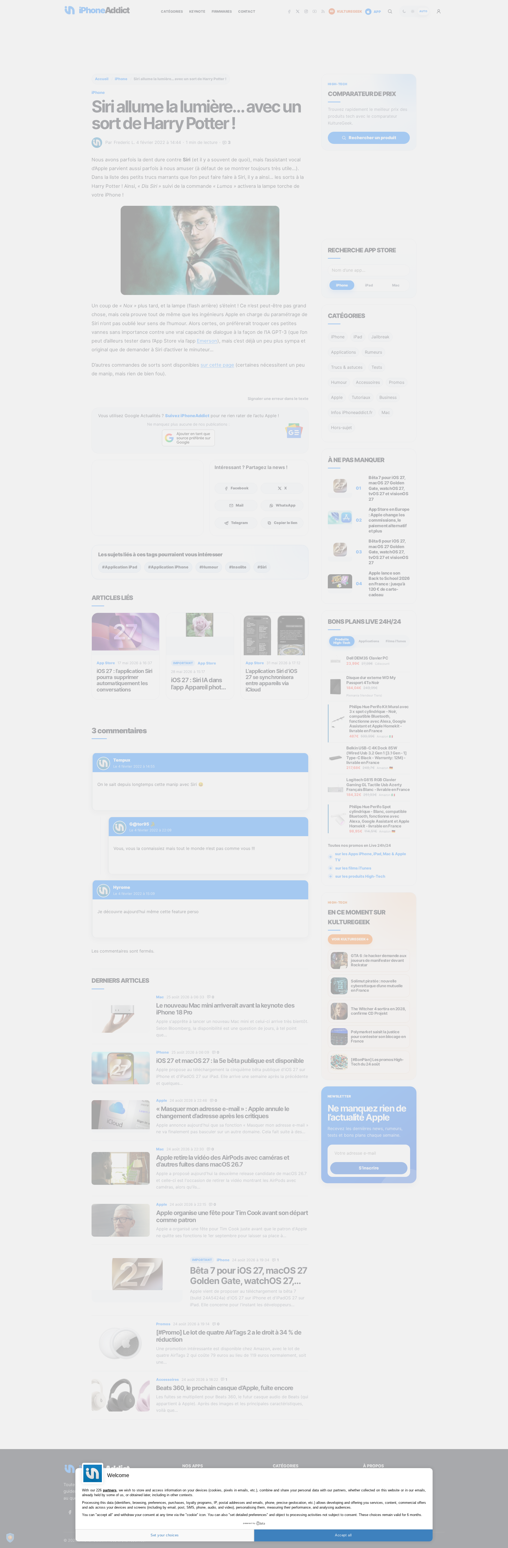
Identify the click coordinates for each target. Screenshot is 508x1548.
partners (109, 1490)
